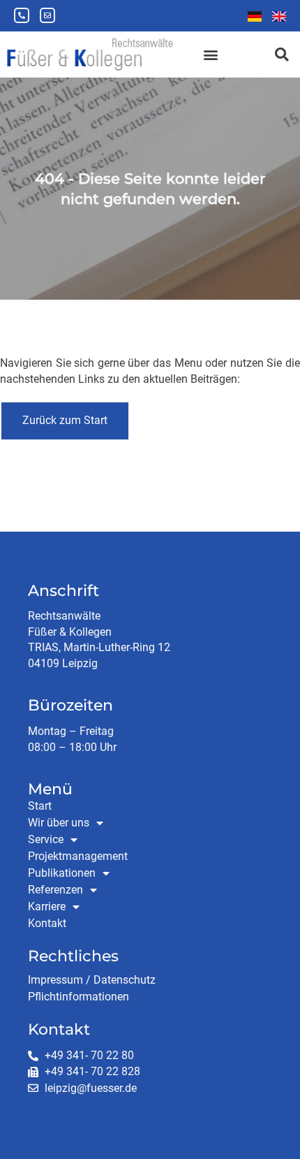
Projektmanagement (78, 856)
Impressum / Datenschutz (92, 979)
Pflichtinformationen (78, 996)
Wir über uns (58, 822)
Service (45, 839)
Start (40, 805)
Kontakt (47, 923)
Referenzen (55, 889)
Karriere (47, 906)
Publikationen (62, 873)
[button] (210, 54)
